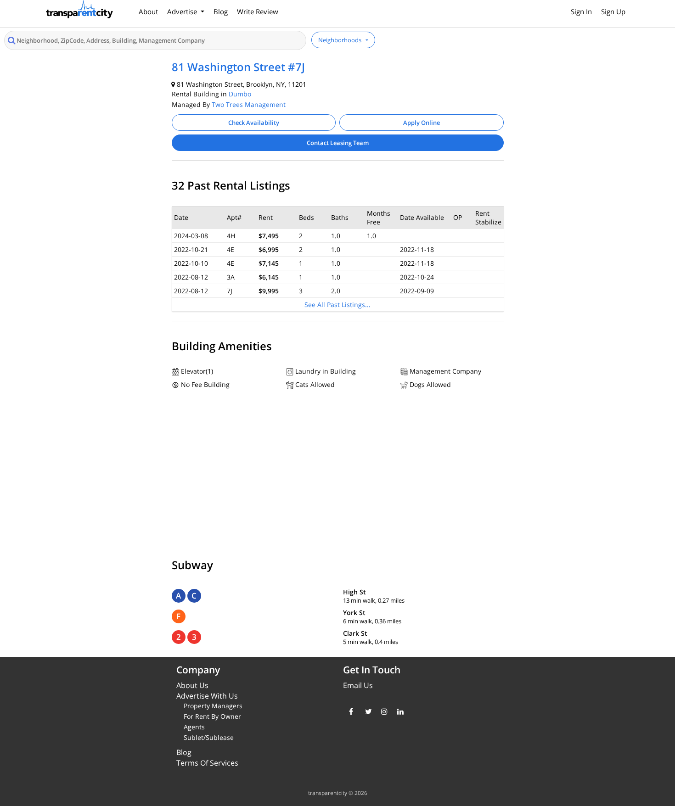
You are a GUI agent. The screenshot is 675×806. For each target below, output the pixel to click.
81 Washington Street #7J (238, 66)
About (148, 11)
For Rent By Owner (212, 716)
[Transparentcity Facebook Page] (350, 711)
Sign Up (613, 11)
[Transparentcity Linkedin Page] (398, 711)
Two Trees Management (249, 104)
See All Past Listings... (337, 304)
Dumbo (240, 94)
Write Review (257, 11)
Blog (221, 11)
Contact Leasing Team (338, 143)
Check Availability (253, 122)
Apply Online (421, 122)
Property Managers (213, 705)
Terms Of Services (207, 763)
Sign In (581, 11)
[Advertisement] (338, 467)
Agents (194, 726)
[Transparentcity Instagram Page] (382, 711)
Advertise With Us (207, 696)
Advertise (183, 11)
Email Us (358, 685)
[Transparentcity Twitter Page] (366, 711)
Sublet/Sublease (209, 737)
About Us (192, 685)
